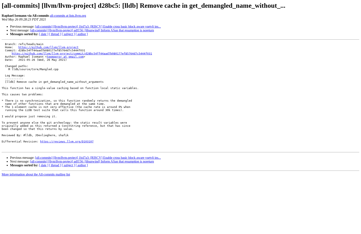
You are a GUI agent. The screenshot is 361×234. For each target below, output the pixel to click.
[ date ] (43, 34)
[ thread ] (55, 34)
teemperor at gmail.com (65, 56)
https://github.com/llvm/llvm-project (48, 47)
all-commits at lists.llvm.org (68, 15)
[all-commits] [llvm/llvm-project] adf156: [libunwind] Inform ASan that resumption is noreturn (92, 30)
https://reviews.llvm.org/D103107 (67, 141)
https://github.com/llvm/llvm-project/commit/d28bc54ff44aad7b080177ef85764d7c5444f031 (82, 53)
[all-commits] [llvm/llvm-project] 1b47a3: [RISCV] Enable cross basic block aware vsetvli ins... (98, 26)
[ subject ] (68, 34)
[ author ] (82, 34)
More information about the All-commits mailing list (36, 174)
